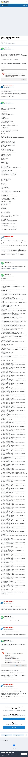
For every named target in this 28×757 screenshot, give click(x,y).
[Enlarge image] (14, 657)
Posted (8, 49)
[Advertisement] (14, 21)
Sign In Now (14, 727)
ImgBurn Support (11, 43)
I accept (24, 753)
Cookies (14, 748)
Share (7, 735)
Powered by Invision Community (14, 749)
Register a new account (14, 718)
